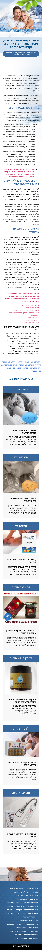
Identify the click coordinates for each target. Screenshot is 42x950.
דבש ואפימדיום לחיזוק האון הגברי (26, 910)
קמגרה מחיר (33, 931)
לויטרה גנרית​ (21, 729)
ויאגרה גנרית (21, 389)
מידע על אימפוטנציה (32, 320)
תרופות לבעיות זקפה (31, 935)
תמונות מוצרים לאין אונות (18, 931)
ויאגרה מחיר (21, 906)
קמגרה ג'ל (21, 526)
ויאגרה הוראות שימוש (31, 323)
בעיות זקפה (35, 315)
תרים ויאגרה (17, 935)
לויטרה (9, 910)
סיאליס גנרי (21, 457)
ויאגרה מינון (10, 906)
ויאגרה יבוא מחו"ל (32, 888)
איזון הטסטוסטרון (32, 924)
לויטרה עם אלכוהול (16, 888)
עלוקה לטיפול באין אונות (29, 938)
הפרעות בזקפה (22, 899)
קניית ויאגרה (18, 895)
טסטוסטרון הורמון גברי (30, 917)
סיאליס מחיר (33, 928)
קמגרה (16, 892)
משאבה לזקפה (21, 793)
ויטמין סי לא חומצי (21, 658)
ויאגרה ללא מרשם (32, 895)
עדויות (16, 938)
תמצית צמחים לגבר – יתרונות (29, 305)
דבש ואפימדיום (21, 587)
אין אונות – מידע (33, 318)
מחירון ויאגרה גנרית (32, 308)
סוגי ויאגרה (21, 913)
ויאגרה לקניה (25, 892)
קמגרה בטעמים (21, 928)
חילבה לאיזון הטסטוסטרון (14, 924)
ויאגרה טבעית (33, 906)
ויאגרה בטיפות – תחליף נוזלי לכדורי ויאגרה (24, 313)
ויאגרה (35, 892)
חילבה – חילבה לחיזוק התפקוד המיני (26, 310)
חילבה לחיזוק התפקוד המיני (28, 920)
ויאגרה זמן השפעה (13, 903)
